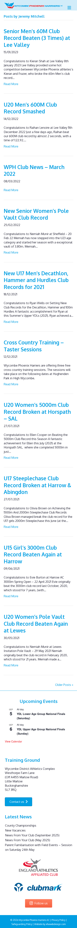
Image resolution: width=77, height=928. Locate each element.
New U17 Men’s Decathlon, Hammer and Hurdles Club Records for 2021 (36, 280)
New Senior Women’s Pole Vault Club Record (36, 214)
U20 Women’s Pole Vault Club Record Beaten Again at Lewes (36, 623)
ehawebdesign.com (56, 924)
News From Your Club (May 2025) (27, 840)
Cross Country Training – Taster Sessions (34, 345)
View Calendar (13, 741)
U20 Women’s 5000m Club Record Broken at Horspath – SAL (37, 411)
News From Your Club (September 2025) (32, 835)
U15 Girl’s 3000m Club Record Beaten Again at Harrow (33, 554)
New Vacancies (15, 830)
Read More (11, 84)
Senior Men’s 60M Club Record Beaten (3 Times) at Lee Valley (37, 38)
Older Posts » (64, 685)
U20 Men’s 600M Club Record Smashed (30, 108)
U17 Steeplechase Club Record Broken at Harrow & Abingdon (37, 485)
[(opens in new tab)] (38, 867)
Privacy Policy (58, 920)
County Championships (20, 825)
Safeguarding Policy (21, 924)
